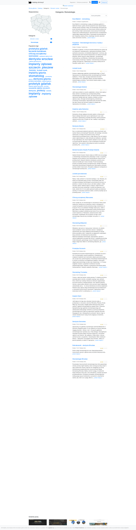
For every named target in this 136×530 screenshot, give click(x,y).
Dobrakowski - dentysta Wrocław (83, 345)
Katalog (40, 8)
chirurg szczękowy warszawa (37, 54)
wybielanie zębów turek (45, 56)
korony (32, 70)
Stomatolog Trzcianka (79, 272)
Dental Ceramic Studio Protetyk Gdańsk (85, 150)
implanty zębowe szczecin (40, 65)
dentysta (32, 91)
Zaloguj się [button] (104, 2)
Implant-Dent (76, 296)
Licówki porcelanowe (79, 174)
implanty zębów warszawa (36, 86)
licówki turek (42, 70)
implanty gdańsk (46, 81)
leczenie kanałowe (38, 51)
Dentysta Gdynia (78, 126)
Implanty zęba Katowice (80, 109)
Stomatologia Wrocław (80, 359)
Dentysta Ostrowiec (79, 321)
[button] (90, 2)
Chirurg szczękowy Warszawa (82, 197)
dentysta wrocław (41, 59)
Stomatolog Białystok (79, 223)
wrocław (46, 86)
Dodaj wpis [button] (94, 2)
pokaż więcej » (91, 37)
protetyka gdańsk (38, 48)
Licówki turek (76, 68)
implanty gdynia (37, 72)
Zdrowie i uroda (54, 8)
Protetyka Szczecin (78, 248)
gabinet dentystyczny (35, 61)
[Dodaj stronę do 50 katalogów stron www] (68, 5)
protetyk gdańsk (40, 83)
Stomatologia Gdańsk (79, 87)
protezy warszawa (35, 81)
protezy (41, 90)
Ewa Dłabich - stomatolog (81, 19)
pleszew (47, 67)
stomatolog (37, 76)
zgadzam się (51, 527)
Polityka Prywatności (79, 527)
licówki (48, 91)
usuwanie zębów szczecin (39, 88)
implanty (35, 93)
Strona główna (32, 8)
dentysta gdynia (42, 78)
